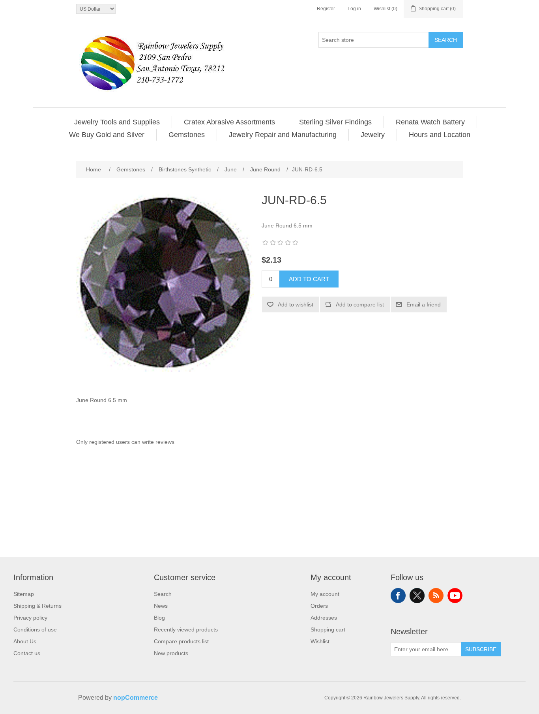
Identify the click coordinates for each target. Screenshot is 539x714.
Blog (159, 617)
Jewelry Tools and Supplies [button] (117, 122)
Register (326, 8)
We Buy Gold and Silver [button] (106, 135)
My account (325, 594)
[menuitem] (117, 122)
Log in (354, 8)
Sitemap (23, 594)
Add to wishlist (295, 304)
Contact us (26, 653)
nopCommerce (135, 697)
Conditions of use (35, 629)
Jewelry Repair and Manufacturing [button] (283, 135)
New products (171, 653)
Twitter (417, 595)
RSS (436, 595)
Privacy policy (30, 617)
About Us (24, 641)
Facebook (398, 595)
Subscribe (480, 649)
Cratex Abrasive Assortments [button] (229, 122)
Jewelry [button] (373, 135)
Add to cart (309, 279)
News (161, 606)
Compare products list (181, 641)
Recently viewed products (186, 629)
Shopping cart (328, 629)
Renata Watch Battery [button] (430, 122)
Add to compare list (360, 304)
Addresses (324, 617)
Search (445, 40)
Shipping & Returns (37, 606)
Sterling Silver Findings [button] (335, 122)
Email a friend (423, 304)
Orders (319, 606)
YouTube (454, 595)
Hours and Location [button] (439, 135)
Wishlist (320, 641)
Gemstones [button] (186, 135)
